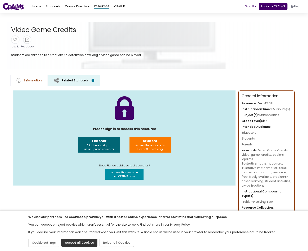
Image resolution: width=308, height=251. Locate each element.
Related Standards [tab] (77, 80)
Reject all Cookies (116, 243)
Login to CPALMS (273, 6)
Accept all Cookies (79, 243)
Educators (249, 133)
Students (248, 138)
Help (297, 6)
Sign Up (250, 6)
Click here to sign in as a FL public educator (99, 145)
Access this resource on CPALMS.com (124, 174)
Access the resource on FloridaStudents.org (150, 145)
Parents (247, 144)
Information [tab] (33, 80)
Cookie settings (44, 243)
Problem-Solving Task (257, 202)
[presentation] (74, 80)
